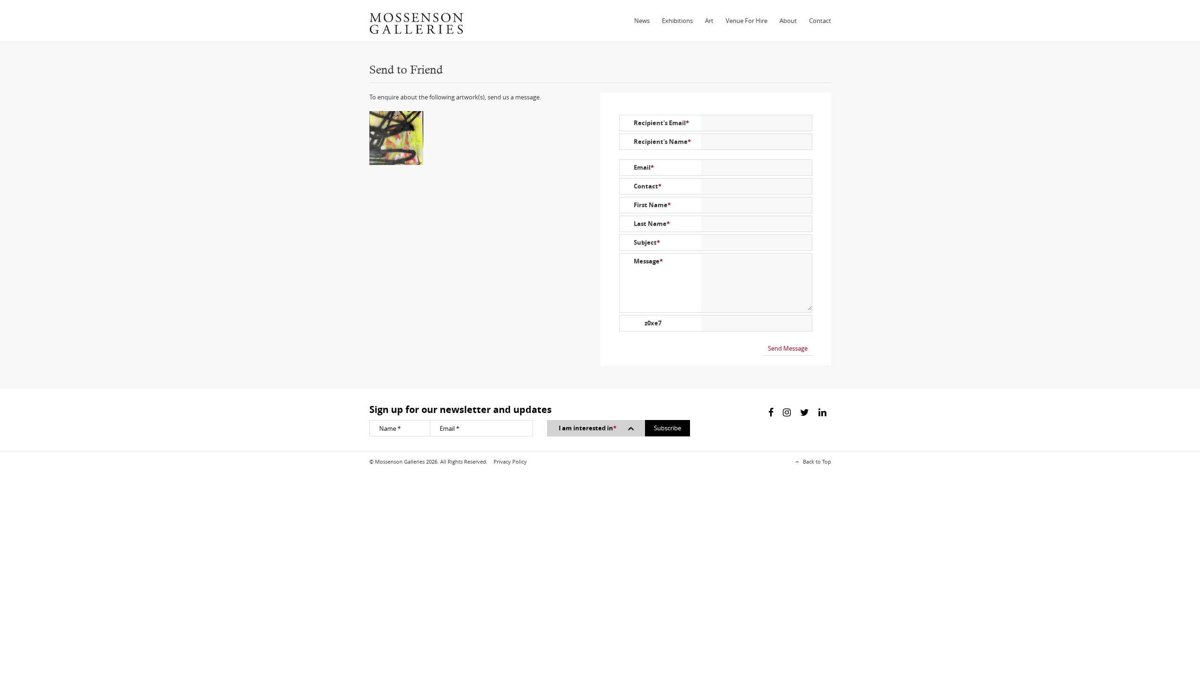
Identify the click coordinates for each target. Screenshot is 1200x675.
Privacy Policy (510, 461)
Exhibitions (677, 20)
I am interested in (587, 428)
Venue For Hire (746, 20)
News (642, 20)
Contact (820, 20)
